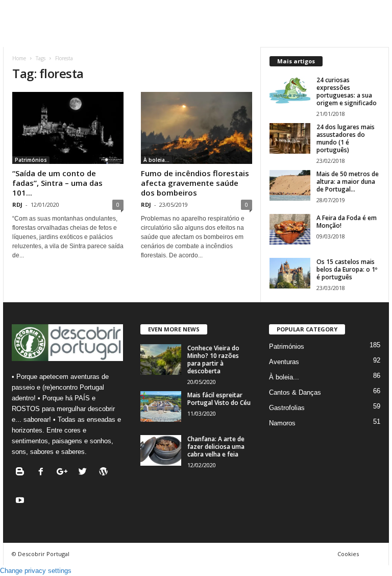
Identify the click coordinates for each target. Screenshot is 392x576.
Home (19, 58)
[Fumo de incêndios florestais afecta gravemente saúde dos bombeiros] (196, 128)
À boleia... (156, 159)
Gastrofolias (287, 408)
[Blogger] (22, 472)
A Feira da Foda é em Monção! (346, 221)
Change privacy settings (35, 570)
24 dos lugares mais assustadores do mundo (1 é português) (345, 138)
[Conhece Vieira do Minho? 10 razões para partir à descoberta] (160, 359)
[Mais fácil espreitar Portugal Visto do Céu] (160, 406)
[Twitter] (85, 472)
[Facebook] (43, 472)
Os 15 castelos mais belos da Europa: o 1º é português (346, 269)
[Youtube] (21, 501)
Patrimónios (31, 159)
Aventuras (284, 362)
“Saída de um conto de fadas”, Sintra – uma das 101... (57, 183)
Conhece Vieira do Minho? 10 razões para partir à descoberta (213, 359)
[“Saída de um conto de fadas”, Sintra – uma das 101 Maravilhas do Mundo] (68, 128)
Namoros (282, 423)
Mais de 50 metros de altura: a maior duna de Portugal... (347, 182)
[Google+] (64, 472)
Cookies (348, 554)
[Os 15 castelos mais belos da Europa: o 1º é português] (290, 273)
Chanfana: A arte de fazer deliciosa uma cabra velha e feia (215, 447)
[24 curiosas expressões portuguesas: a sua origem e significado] (290, 91)
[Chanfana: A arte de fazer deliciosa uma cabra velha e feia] (160, 450)
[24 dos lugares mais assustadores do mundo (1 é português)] (290, 138)
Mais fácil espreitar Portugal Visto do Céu (219, 399)
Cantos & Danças (295, 392)
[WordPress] (104, 472)
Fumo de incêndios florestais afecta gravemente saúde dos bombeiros (195, 183)
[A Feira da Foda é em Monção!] (290, 229)
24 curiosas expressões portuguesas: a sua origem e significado (346, 91)
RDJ (17, 204)
